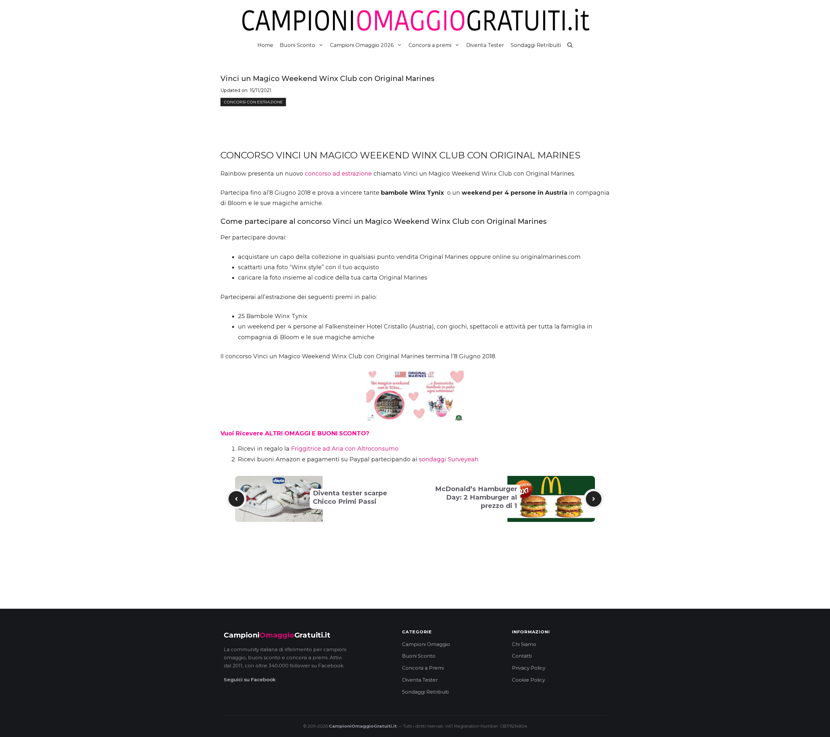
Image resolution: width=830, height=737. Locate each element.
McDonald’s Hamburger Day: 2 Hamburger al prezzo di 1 (476, 497)
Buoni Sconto (297, 45)
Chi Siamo (524, 644)
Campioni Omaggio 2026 (362, 45)
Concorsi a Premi (423, 668)
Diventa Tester (485, 45)
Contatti (522, 656)
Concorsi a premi (430, 45)
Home (265, 45)
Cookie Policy (528, 680)
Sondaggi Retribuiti (536, 45)
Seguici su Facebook (250, 679)
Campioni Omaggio (426, 644)
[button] (570, 45)
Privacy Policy (528, 668)
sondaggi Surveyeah (449, 459)
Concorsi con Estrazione (253, 101)
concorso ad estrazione (338, 173)
